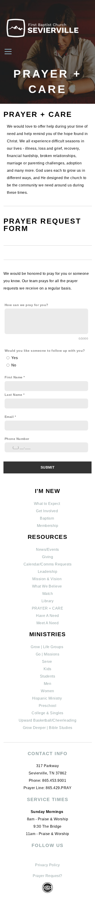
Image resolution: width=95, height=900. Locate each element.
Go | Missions (47, 654)
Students (47, 676)
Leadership (47, 572)
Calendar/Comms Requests (47, 564)
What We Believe (47, 586)
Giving (47, 557)
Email (9, 417)
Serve (47, 662)
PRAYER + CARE (47, 608)
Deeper (39, 728)
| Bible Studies (59, 728)
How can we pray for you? (26, 305)
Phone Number (17, 439)
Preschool (47, 706)
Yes (14, 358)
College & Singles (47, 713)
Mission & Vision (47, 579)
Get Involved (47, 511)
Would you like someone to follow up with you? (45, 350)
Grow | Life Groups (47, 647)
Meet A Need (47, 623)
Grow (28, 728)
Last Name (13, 395)
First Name (14, 377)
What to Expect (47, 504)
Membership (47, 526)
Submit (47, 467)
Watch (47, 594)
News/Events (47, 549)
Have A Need (47, 616)
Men (47, 684)
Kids (47, 669)
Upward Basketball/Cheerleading (47, 720)
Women (47, 691)
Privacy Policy (47, 865)
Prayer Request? (47, 876)
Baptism (47, 518)
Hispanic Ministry (47, 698)
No (13, 365)
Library (47, 601)
